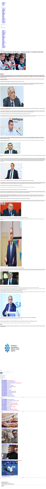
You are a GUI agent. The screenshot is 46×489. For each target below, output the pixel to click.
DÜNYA (3, 3)
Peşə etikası (3, 22)
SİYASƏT (3, 2)
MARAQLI (3, 10)
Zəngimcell (3, 47)
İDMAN (3, 43)
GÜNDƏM (3, 41)
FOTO (3, 15)
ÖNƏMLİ (3, 40)
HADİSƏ (3, 38)
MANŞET (3, 12)
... (2, 48)
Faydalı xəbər (3, 8)
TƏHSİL (3, 18)
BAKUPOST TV (4, 19)
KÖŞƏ (3, 11)
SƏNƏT (3, 35)
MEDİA (3, 44)
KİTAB (3, 14)
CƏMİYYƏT (3, 34)
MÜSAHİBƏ (3, 37)
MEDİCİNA (3, 9)
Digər (3, 5)
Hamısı (23, 411)
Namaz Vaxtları (4, 21)
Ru (1, 49)
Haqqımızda (3, 20)
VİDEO (3, 16)
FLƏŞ (3, 17)
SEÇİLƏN (3, 13)
